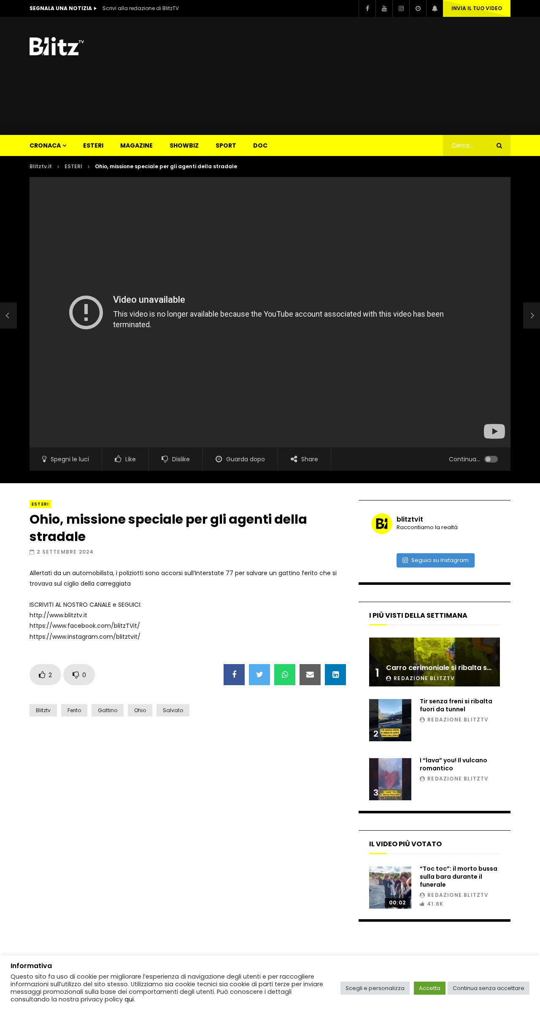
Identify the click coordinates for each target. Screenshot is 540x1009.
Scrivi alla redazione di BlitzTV (141, 8)
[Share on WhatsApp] (284, 674)
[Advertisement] (356, 76)
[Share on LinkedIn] (335, 674)
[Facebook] (367, 8)
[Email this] (310, 674)
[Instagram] (400, 8)
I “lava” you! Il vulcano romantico (453, 764)
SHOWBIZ (184, 145)
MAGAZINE (136, 145)
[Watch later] (417, 8)
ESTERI (93, 145)
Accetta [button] (429, 988)
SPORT (226, 145)
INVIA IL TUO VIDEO (476, 8)
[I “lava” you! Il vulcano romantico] (390, 779)
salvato (173, 710)
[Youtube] (383, 8)
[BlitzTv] (59, 46)
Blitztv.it (41, 166)
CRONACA (45, 145)
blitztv (43, 710)
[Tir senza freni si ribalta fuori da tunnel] (390, 720)
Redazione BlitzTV (424, 678)
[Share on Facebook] (234, 674)
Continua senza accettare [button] (488, 988)
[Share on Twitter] (259, 674)
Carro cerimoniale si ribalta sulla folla (451, 668)
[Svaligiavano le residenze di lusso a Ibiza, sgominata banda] (8, 315)
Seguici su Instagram (440, 560)
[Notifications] (434, 8)
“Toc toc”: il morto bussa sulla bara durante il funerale (458, 876)
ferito (74, 710)
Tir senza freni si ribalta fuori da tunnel (456, 705)
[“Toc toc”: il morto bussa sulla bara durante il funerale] (390, 887)
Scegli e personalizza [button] (375, 988)
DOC (260, 145)
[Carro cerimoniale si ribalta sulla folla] (434, 662)
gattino (107, 710)
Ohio (140, 710)
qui (129, 999)
